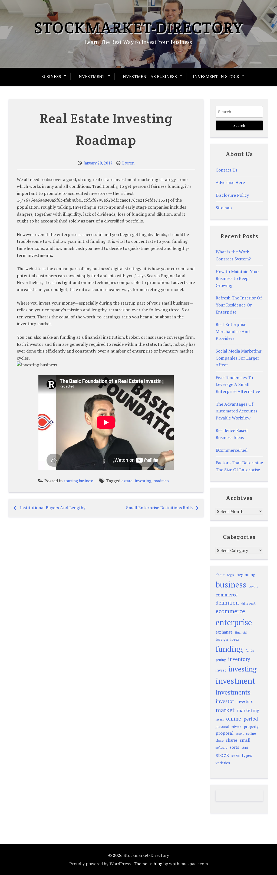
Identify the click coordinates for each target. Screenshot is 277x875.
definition (227, 602)
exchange (224, 632)
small (245, 740)
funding (229, 649)
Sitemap (224, 208)
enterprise (234, 622)
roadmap (161, 480)
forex (234, 639)
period (250, 718)
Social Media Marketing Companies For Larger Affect (238, 358)
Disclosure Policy (232, 195)
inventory (239, 659)
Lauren (128, 163)
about (220, 575)
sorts (234, 747)
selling (251, 733)
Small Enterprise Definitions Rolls (159, 508)
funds (250, 650)
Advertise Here (230, 182)
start (245, 747)
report (240, 733)
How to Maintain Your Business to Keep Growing (237, 278)
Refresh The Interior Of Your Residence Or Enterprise (239, 305)
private (236, 727)
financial (241, 632)
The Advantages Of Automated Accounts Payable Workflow (236, 411)
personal (222, 726)
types (247, 755)
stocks (235, 756)
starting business (79, 480)
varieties (223, 762)
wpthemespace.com (188, 864)
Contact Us (226, 170)
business (231, 584)
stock (222, 754)
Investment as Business (149, 76)
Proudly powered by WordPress (100, 864)
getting (221, 660)
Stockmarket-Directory (138, 27)
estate (127, 480)
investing (143, 480)
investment (235, 681)
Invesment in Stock (216, 76)
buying (253, 586)
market (225, 710)
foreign (222, 639)
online (233, 718)
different (248, 603)
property (251, 726)
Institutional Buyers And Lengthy (52, 508)
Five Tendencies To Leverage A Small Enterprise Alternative (238, 384)
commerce (227, 595)
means (220, 719)
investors (244, 701)
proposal (224, 733)
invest (221, 670)
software (221, 747)
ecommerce (230, 611)
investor (225, 701)
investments (233, 692)
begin (230, 575)
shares (232, 740)
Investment (91, 76)
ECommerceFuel (232, 450)
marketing (248, 710)
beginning (245, 574)
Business (51, 76)
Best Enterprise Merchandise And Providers (233, 331)
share (220, 740)
